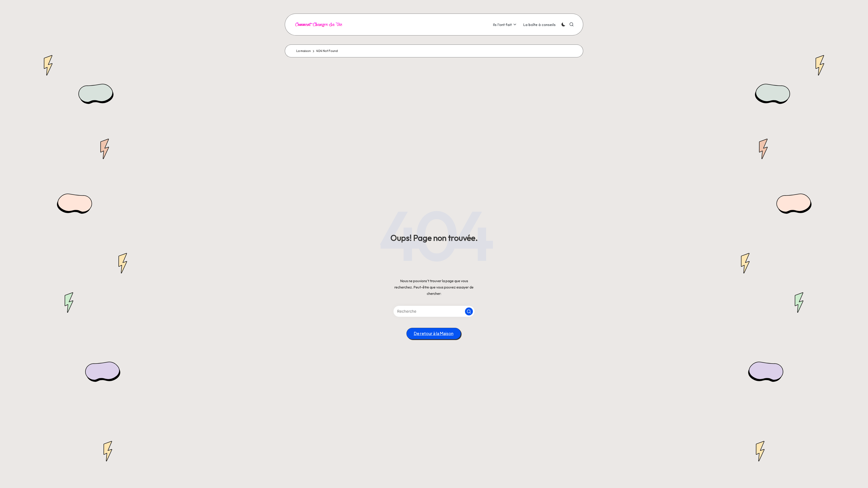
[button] (469, 311)
